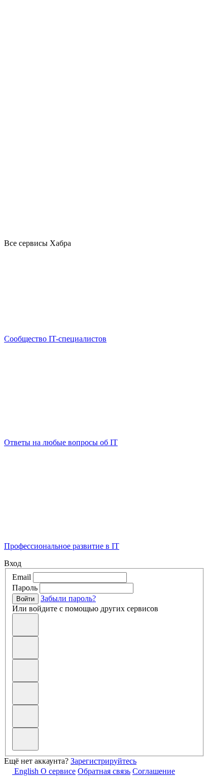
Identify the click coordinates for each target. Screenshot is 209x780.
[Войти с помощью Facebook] (25, 693)
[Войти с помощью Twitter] (25, 716)
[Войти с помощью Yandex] (25, 739)
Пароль (25, 587)
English (26, 771)
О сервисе (58, 771)
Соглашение (153, 771)
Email (21, 577)
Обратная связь (104, 771)
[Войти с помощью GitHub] (25, 624)
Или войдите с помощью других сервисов (85, 608)
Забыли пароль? (68, 598)
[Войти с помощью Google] (25, 670)
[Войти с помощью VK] (25, 647)
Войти (25, 599)
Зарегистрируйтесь (103, 761)
